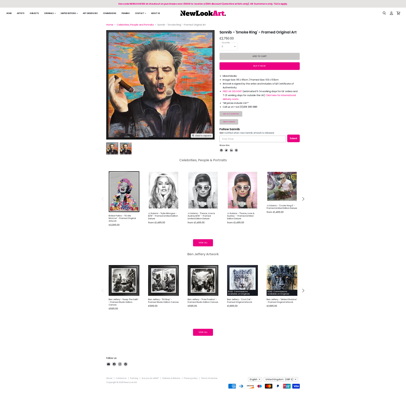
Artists (20, 13)
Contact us (121, 378)
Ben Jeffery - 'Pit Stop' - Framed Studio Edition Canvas (163, 301)
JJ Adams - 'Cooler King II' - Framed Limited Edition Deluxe (282, 207)
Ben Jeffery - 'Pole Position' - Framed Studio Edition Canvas (203, 301)
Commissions (109, 13)
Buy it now (259, 66)
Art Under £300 (90, 13)
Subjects (34, 13)
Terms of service (209, 378)
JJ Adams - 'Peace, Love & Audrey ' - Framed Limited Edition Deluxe (240, 216)
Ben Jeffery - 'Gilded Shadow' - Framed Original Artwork (282, 301)
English (253, 379)
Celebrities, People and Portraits (135, 24)
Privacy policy (190, 378)
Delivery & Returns (171, 378)
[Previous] (103, 199)
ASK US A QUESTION (231, 114)
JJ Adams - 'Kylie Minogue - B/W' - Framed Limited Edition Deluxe (163, 216)
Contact (139, 13)
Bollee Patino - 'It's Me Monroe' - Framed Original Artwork (122, 218)
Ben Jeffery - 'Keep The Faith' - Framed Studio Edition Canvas (123, 302)
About (109, 378)
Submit (293, 138)
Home (9, 13)
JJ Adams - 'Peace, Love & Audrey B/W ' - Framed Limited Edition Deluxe (201, 216)
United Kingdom (279, 379)
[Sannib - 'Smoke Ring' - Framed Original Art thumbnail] (112, 148)
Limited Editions (68, 13)
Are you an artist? (150, 378)
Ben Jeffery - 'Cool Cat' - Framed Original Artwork (239, 301)
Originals (49, 13)
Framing (125, 13)
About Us (155, 13)
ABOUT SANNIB (229, 122)
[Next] (303, 199)
